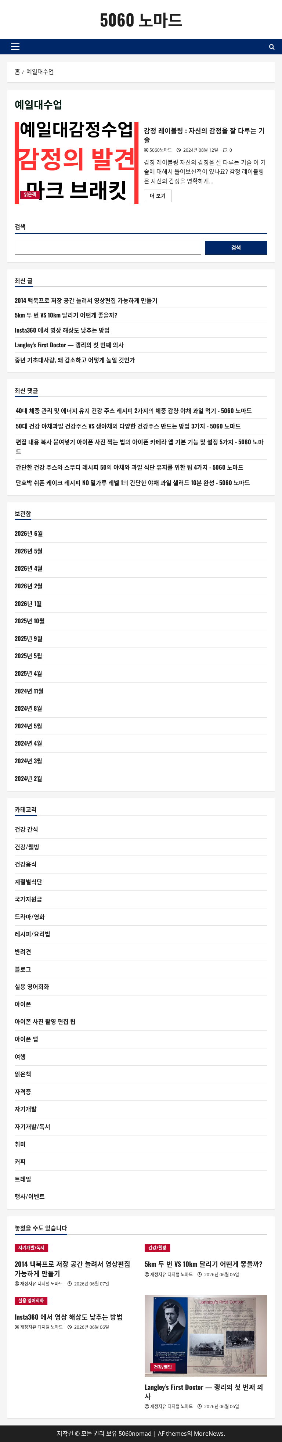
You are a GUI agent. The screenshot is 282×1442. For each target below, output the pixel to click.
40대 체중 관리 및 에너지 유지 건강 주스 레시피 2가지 (82, 410)
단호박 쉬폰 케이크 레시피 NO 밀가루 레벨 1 (69, 482)
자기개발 (26, 1108)
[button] (15, 46)
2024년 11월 (29, 690)
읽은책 (30, 194)
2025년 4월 (28, 673)
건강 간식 (26, 829)
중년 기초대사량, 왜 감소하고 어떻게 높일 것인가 (75, 359)
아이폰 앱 (26, 1038)
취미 (20, 1144)
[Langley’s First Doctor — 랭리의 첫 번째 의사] (206, 1336)
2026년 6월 (29, 533)
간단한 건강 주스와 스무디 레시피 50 (61, 467)
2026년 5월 (29, 550)
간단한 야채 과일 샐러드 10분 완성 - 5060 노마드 (190, 482)
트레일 (23, 1178)
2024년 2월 (28, 778)
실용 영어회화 (32, 986)
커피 (20, 1161)
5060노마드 (160, 150)
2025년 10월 (30, 620)
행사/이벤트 (30, 1196)
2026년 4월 (29, 568)
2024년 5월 (28, 725)
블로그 (23, 969)
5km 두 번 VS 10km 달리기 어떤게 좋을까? (66, 315)
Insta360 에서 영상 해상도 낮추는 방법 (62, 330)
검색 (20, 226)
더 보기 (160, 197)
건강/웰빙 (27, 846)
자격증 (23, 1091)
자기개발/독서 (32, 1126)
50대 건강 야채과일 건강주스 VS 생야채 (64, 426)
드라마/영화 (30, 916)
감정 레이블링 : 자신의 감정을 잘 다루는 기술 (76, 163)
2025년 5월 (28, 655)
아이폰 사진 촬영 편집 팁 (45, 1021)
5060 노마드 (141, 19)
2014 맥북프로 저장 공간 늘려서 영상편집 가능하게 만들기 (86, 300)
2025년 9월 (29, 638)
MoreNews (209, 1434)
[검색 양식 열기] (272, 47)
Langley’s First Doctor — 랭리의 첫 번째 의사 (69, 344)
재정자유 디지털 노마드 (41, 1284)
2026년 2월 (29, 585)
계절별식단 (28, 881)
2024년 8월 (28, 708)
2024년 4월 (28, 743)
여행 (20, 1056)
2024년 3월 (28, 760)
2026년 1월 (28, 603)
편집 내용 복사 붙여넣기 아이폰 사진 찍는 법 (70, 441)
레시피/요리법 (32, 933)
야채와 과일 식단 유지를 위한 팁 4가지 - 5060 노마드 (178, 467)
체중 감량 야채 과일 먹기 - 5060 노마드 (203, 410)
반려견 (23, 951)
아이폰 (23, 1004)
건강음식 (26, 864)
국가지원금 (28, 898)
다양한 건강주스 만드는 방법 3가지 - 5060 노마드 (180, 426)
